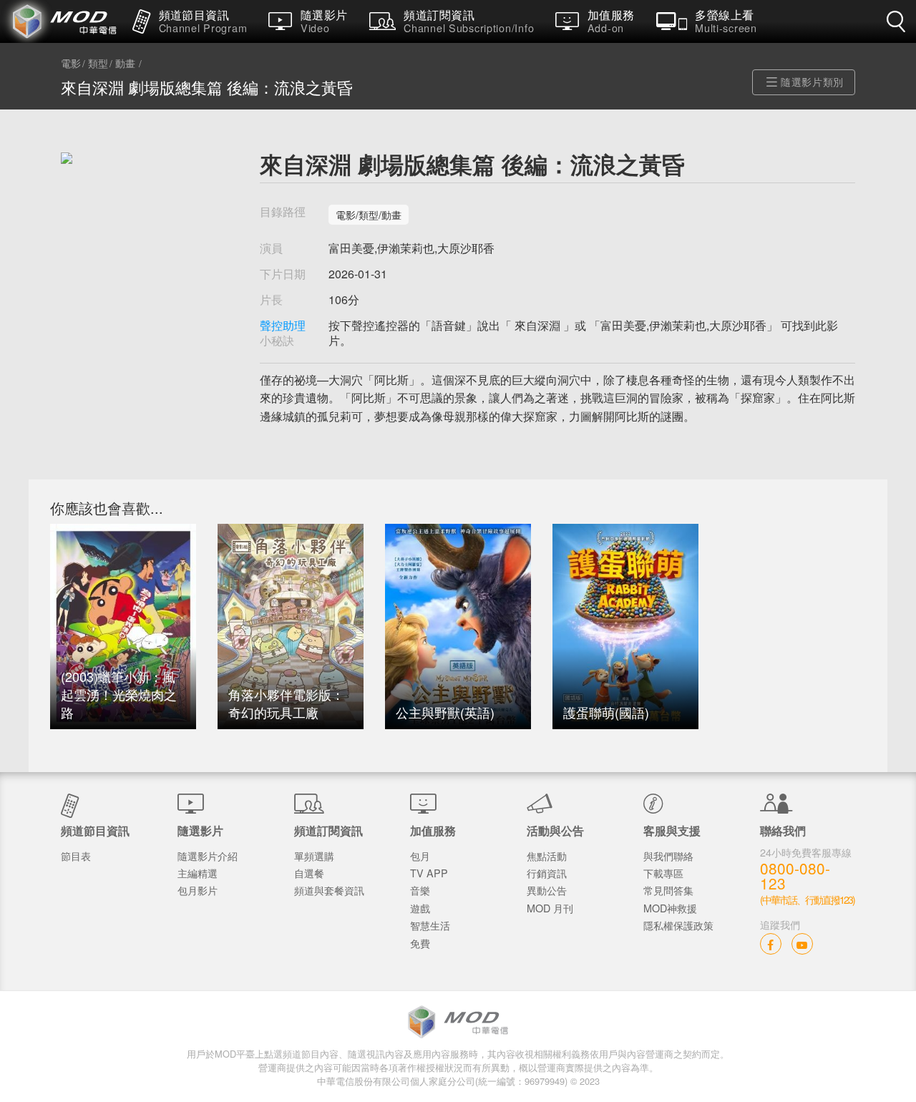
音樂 (420, 889)
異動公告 (547, 889)
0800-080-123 (795, 876)
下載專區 (663, 872)
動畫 (125, 64)
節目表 (76, 855)
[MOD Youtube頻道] (802, 943)
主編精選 (197, 872)
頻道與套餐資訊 (329, 889)
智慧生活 (430, 924)
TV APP (429, 872)
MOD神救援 (670, 907)
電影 (71, 64)
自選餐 (309, 872)
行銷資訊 (547, 872)
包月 (420, 855)
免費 (420, 942)
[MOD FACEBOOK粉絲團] (771, 943)
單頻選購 (314, 855)
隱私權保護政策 (678, 924)
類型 (98, 64)
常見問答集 (668, 889)
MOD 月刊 (550, 907)
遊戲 (420, 907)
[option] (123, 626)
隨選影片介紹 (207, 855)
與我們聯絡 (668, 855)
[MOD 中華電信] (61, 21)
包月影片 (197, 889)
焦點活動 (547, 855)
